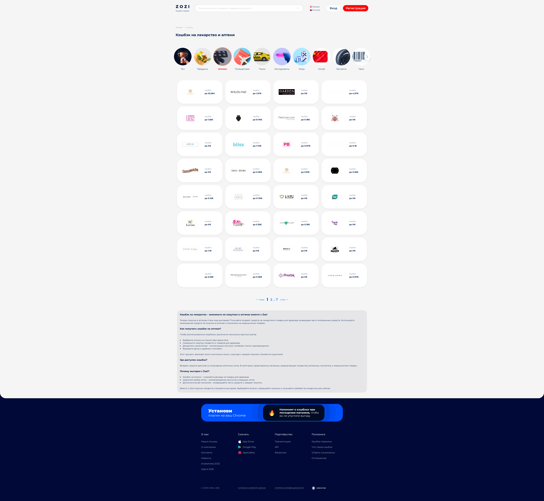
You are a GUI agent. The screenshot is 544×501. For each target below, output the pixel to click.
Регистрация (356, 8)
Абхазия (316, 7)
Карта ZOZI (207, 469)
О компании (208, 447)
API (277, 447)
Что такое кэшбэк (322, 447)
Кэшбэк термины (322, 441)
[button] (367, 56)
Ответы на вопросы (323, 452)
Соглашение (319, 458)
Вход (333, 8)
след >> (284, 299)
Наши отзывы (209, 441)
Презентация (283, 441)
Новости (206, 458)
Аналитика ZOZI (210, 463)
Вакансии (280, 452)
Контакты (206, 452)
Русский (316, 10)
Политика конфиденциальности (289, 488)
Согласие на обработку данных (252, 488)
